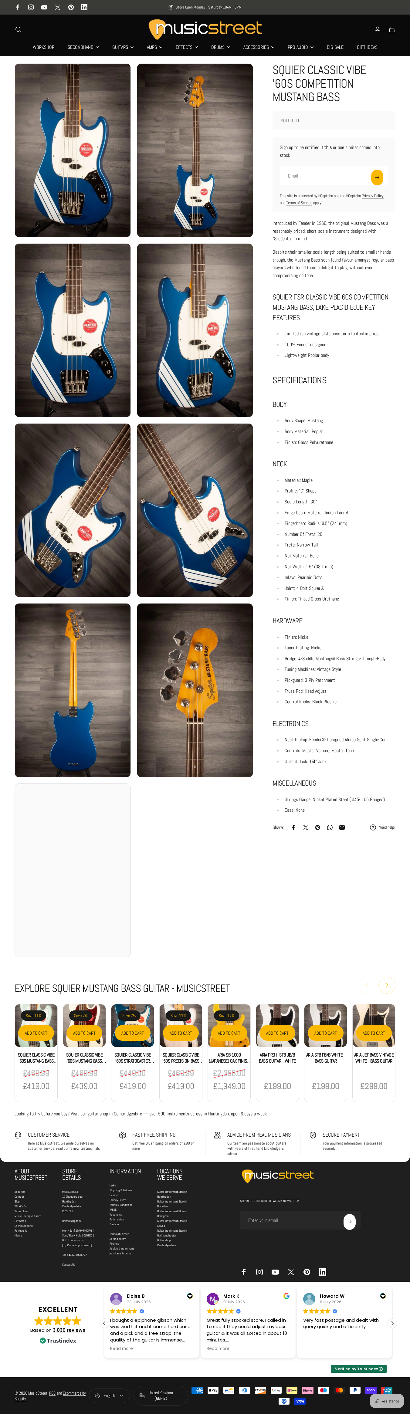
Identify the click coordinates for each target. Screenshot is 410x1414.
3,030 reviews (69, 1330)
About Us (20, 1192)
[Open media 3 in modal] (72, 330)
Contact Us (68, 1265)
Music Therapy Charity (28, 1216)
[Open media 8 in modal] (195, 690)
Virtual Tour (21, 1211)
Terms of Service (299, 202)
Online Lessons (24, 1226)
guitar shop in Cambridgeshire (114, 1114)
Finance (114, 1244)
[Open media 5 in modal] (72, 510)
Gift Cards (20, 1221)
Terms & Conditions (121, 1205)
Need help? (387, 827)
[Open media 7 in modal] (72, 690)
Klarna (18, 1235)
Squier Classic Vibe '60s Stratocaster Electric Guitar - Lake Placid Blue (133, 1064)
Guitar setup (117, 1219)
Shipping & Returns (121, 1190)
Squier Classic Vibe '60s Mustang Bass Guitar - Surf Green (36, 1061)
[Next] (386, 985)
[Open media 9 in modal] (72, 870)
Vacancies (116, 1214)
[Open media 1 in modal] (72, 150)
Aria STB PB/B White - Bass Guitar (325, 1058)
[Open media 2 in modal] (195, 150)
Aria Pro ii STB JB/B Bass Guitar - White (277, 1058)
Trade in (114, 1224)
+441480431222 (77, 1255)
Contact (19, 1197)
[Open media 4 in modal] (195, 330)
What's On (21, 1206)
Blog (17, 1201)
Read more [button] (121, 1348)
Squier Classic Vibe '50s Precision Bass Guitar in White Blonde (180, 1064)
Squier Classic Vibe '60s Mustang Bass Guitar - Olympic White (84, 1064)
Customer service (48, 1134)
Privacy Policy (373, 195)
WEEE (113, 1210)
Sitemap (114, 1195)
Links (113, 1185)
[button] (392, 1323)
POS (52, 1393)
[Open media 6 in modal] (195, 510)
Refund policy (118, 1239)
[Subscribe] (377, 177)
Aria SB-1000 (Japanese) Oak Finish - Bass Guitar (229, 1061)
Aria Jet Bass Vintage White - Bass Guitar (374, 1058)
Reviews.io (21, 1231)
